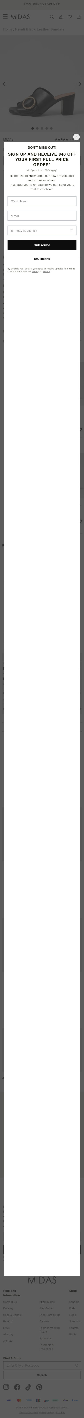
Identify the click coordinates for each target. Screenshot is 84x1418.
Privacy (46, 271)
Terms (35, 271)
